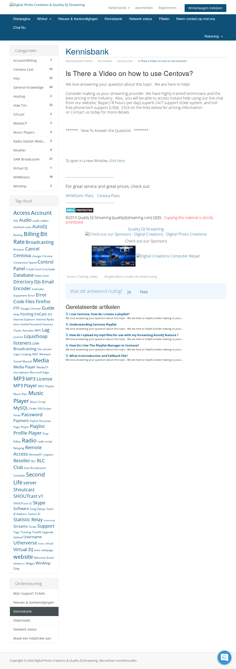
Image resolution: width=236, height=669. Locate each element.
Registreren (168, 8)
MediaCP (42, 367)
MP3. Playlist (46, 386)
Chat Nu (19, 27)
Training (26, 532)
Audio (25, 220)
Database (23, 275)
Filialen (164, 18)
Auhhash (19, 227)
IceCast (40, 314)
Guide (48, 308)
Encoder (22, 288)
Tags (16, 532)
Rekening (212, 36)
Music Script (38, 402)
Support (45, 526)
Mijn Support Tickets (29, 593)
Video (41, 543)
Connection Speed (25, 263)
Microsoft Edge (39, 372)
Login (16, 354)
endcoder (38, 289)
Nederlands (117, 8)
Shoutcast (24, 489)
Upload (18, 537)
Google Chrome (31, 309)
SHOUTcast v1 (28, 496)
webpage (47, 550)
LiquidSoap (35, 336)
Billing (31, 234)
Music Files (20, 394)
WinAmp (43, 563)
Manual (27, 361)
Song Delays (38, 509)
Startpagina (21, 18)
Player (25, 427)
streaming (49, 520)
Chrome (47, 256)
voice (37, 550)
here (121, 160)
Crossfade (48, 269)
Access (21, 212)
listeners (22, 343)
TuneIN (36, 532)
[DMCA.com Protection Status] (80, 209)
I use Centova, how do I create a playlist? (99, 314)
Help (16, 314)
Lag (45, 330)
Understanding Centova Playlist (93, 324)
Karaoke (28, 330)
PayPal (34, 421)
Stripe (32, 527)
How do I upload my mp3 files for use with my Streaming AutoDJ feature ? (123, 335)
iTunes (17, 330)
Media (41, 360)
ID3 (50, 314)
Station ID (34, 514)
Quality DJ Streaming (146, 229)
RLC (33, 461)
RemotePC (35, 455)
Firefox (43, 301)
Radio (29, 440)
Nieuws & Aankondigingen (78, 18)
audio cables (40, 221)
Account (41, 212)
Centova (22, 255)
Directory (23, 282)
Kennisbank (113, 18)
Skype (39, 503)
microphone (21, 372)
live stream (44, 349)
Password (31, 414)
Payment (21, 420)
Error (31, 295)
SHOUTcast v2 (22, 503)
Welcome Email (44, 558)
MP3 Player (25, 385)
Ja (129, 291)
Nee (144, 291)
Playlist (37, 426)
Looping (26, 354)
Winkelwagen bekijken (205, 8)
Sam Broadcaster (35, 468)
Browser (18, 249)
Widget (30, 563)
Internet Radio (45, 319)
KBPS (37, 330)
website (23, 556)
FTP (16, 308)
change (36, 256)
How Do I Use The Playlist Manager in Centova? (104, 345)
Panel (17, 415)
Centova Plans (108, 195)
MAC (35, 354)
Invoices (48, 324)
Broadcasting (40, 242)
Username (33, 536)
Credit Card (33, 269)
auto (28, 227)
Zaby (16, 568)
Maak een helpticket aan (32, 638)
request (48, 455)
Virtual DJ (23, 549)
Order (33, 408)
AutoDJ (39, 226)
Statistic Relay (28, 519)
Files (30, 301)
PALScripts (44, 408)
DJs (37, 282)
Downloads (21, 620)
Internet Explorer (24, 319)
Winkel (43, 18)
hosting (26, 314)
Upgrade (47, 532)
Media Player (24, 366)
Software (21, 508)
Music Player (28, 396)
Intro (16, 324)
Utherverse (25, 543)
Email (48, 282)
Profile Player (27, 433)
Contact (78, 112)
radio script (45, 441)
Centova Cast (125, 61)
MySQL (20, 408)
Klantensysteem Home (79, 61)
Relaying (18, 448)
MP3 (19, 378)
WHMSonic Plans (79, 195)
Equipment (20, 295)
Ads (15, 221)
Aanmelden (144, 8)
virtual (49, 543)
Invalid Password (31, 324)
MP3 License (39, 379)
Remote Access (27, 450)
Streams (20, 526)
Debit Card (41, 276)
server (30, 483)
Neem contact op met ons (195, 18)
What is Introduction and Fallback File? (98, 356)
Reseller (21, 460)
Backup (18, 235)
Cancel (32, 249)
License (18, 337)
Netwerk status (140, 18)
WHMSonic (19, 563)
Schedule (19, 475)
